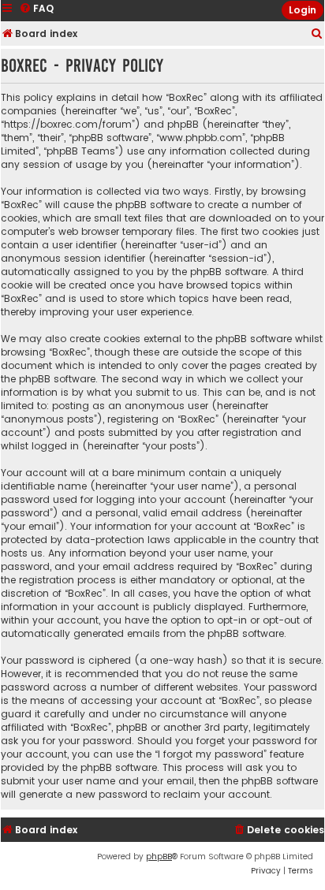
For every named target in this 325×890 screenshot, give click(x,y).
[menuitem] (317, 34)
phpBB (159, 856)
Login (302, 10)
